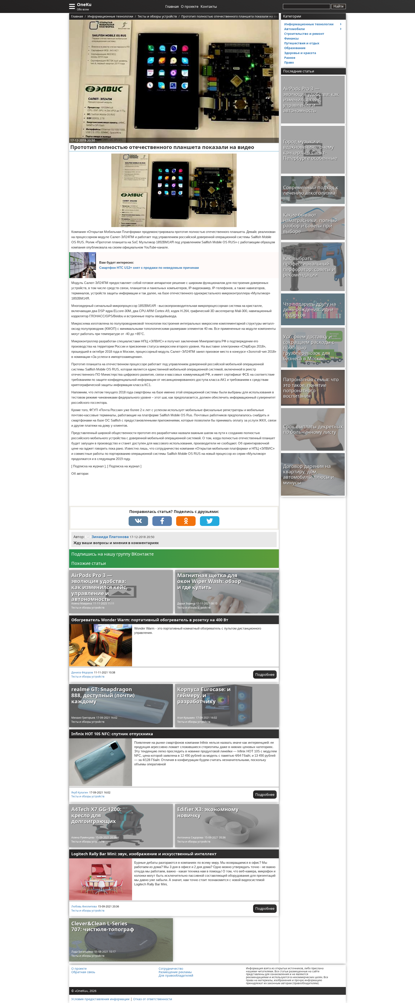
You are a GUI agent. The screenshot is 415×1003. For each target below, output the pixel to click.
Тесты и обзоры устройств (87, 607)
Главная (172, 6)
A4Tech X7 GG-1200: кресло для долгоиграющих (96, 815)
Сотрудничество (171, 968)
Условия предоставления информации (100, 999)
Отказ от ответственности (152, 999)
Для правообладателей (176, 975)
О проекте (189, 6)
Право (289, 62)
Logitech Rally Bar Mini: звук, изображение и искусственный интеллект (144, 853)
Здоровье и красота (300, 53)
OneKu (84, 4)
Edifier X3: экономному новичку (208, 812)
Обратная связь (83, 972)
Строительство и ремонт (304, 34)
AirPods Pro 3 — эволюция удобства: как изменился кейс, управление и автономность (99, 587)
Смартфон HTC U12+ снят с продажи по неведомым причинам (149, 267)
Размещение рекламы (175, 972)
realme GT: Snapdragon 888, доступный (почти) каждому (103, 695)
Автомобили (294, 29)
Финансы (291, 38)
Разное (289, 58)
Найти (338, 6)
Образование (294, 48)
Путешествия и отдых (301, 43)
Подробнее (265, 674)
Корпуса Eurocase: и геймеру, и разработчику (204, 695)
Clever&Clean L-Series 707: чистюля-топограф (102, 926)
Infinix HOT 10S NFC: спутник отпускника (112, 733)
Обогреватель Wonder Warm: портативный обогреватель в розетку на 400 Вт (149, 619)
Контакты (209, 6)
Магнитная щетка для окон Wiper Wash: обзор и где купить (209, 581)
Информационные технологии (309, 24)
